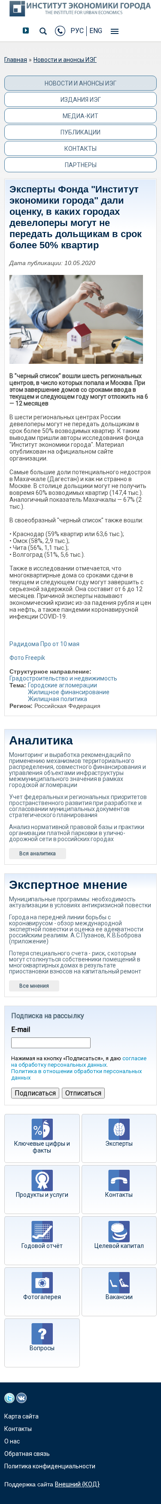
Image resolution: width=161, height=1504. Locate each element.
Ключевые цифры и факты (42, 1147)
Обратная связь (27, 1453)
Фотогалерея (42, 1297)
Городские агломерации (62, 685)
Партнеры (81, 165)
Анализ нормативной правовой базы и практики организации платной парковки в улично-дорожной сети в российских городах (76, 833)
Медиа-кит (80, 116)
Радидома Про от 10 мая (44, 644)
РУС (77, 31)
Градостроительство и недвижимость (63, 678)
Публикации (80, 132)
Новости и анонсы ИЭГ (65, 59)
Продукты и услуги (42, 1194)
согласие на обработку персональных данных (78, 1061)
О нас (12, 1441)
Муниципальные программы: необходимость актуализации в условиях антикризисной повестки (80, 902)
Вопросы (42, 1348)
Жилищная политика (57, 699)
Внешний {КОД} (77, 1484)
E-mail (20, 1029)
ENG (95, 31)
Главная (15, 59)
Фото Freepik (27, 657)
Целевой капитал (119, 1245)
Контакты (80, 148)
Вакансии (119, 1297)
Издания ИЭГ (81, 99)
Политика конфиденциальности (49, 1466)
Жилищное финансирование (68, 692)
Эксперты (119, 1143)
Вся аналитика (37, 854)
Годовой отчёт (42, 1245)
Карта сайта (21, 1416)
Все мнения (34, 986)
